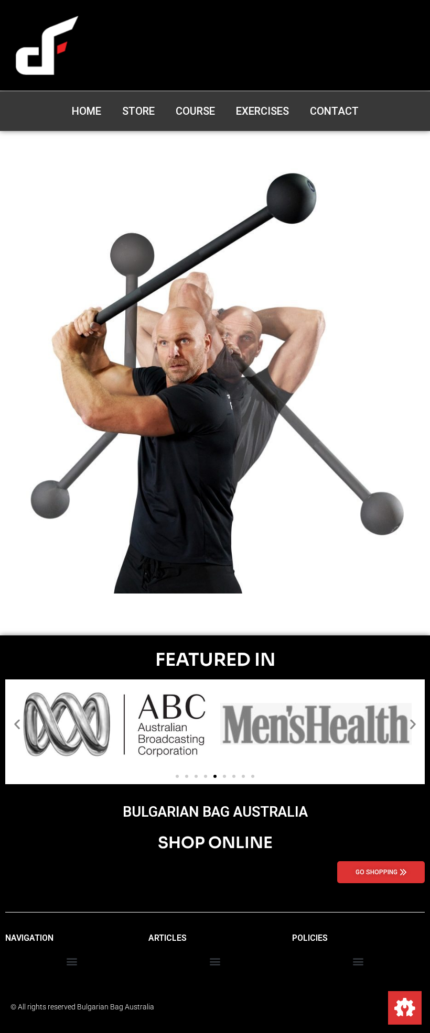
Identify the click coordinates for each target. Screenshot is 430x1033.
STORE (138, 111)
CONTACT (334, 111)
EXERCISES (262, 111)
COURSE (195, 111)
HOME (86, 111)
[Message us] (405, 1008)
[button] (17, 723)
